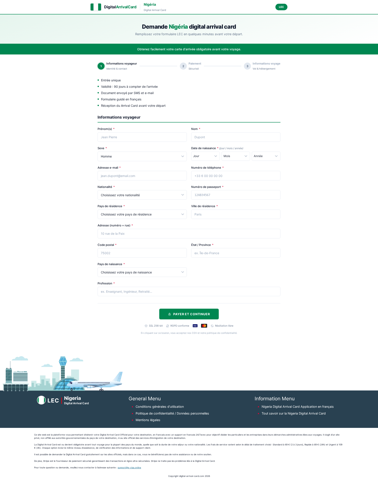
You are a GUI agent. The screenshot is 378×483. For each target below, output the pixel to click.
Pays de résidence (111, 206)
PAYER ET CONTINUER (191, 314)
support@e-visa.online (129, 467)
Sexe (102, 148)
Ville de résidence (204, 206)
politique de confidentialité (222, 332)
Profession (106, 283)
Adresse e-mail (109, 167)
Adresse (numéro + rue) (115, 225)
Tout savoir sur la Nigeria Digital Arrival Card (294, 413)
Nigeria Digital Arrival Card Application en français (298, 406)
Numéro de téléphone (207, 167)
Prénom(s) (106, 129)
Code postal (107, 245)
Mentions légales (148, 420)
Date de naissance (217, 148)
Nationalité (106, 187)
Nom (195, 129)
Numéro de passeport (207, 187)
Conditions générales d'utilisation (160, 406)
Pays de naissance (111, 264)
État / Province (202, 245)
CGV (194, 332)
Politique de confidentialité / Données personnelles (172, 413)
